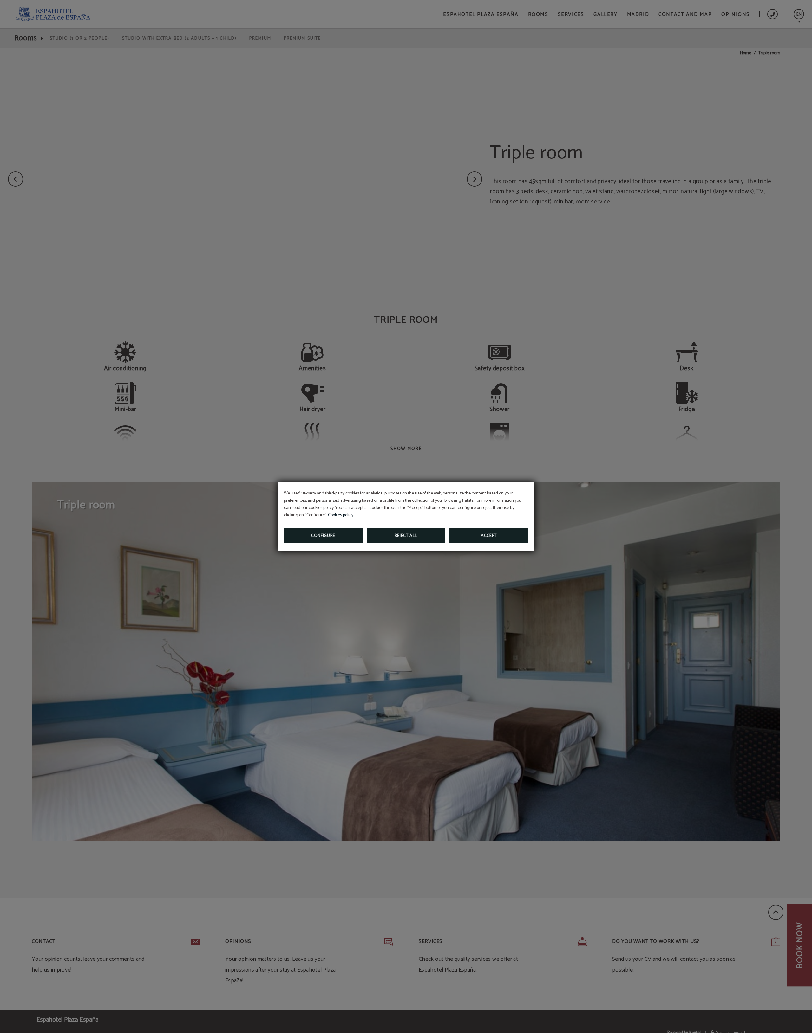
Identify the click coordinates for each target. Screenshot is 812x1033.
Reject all (406, 535)
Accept (489, 535)
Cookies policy (340, 515)
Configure (323, 535)
